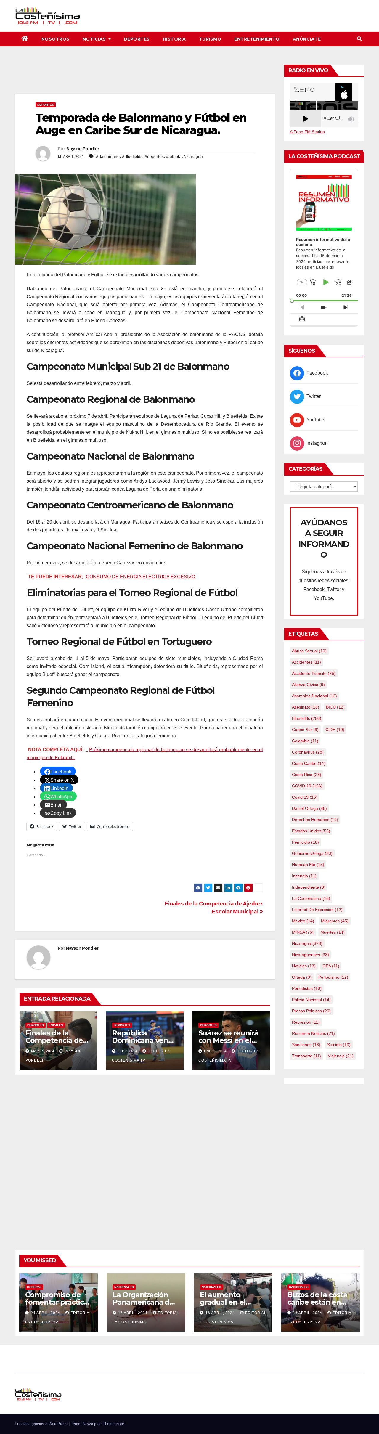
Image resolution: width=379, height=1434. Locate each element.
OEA (330, 966)
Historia (174, 39)
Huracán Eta (308, 864)
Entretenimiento (257, 39)
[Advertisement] (145, 77)
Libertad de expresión (317, 909)
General (34, 1287)
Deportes (137, 39)
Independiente (308, 887)
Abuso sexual (309, 650)
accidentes (306, 662)
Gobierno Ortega (312, 853)
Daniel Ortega (309, 808)
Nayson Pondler (82, 148)
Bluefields (306, 718)
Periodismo (333, 977)
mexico (303, 920)
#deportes (154, 156)
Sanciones (306, 1044)
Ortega (301, 977)
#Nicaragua (192, 156)
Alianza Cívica (308, 684)
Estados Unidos (311, 830)
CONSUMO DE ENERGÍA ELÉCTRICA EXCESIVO (140, 576)
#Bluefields (132, 156)
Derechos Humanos (315, 819)
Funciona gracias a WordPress (42, 1424)
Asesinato (305, 707)
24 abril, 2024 (46, 1313)
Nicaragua (307, 943)
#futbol (172, 156)
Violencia (341, 1056)
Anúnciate (307, 39)
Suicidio (339, 1044)
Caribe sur (305, 729)
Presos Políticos (311, 1011)
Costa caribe (308, 763)
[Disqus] (145, 1156)
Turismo (210, 39)
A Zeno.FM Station (307, 131)
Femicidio (305, 842)
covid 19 (304, 797)
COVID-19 (307, 785)
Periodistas (307, 988)
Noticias (95, 39)
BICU (335, 707)
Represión (306, 1022)
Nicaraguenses (310, 954)
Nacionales (124, 1287)
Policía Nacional (311, 999)
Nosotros (55, 39)
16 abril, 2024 (133, 1313)
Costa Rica (306, 774)
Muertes (332, 932)
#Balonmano (108, 156)
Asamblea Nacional (314, 695)
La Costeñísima (311, 898)
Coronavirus (308, 752)
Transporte (306, 1056)
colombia (305, 740)
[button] (359, 38)
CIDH (334, 729)
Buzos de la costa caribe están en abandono (317, 1302)
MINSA (303, 932)
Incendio (304, 875)
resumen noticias (313, 1033)
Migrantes (335, 920)
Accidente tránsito (313, 673)
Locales (56, 1025)
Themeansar (113, 1424)
